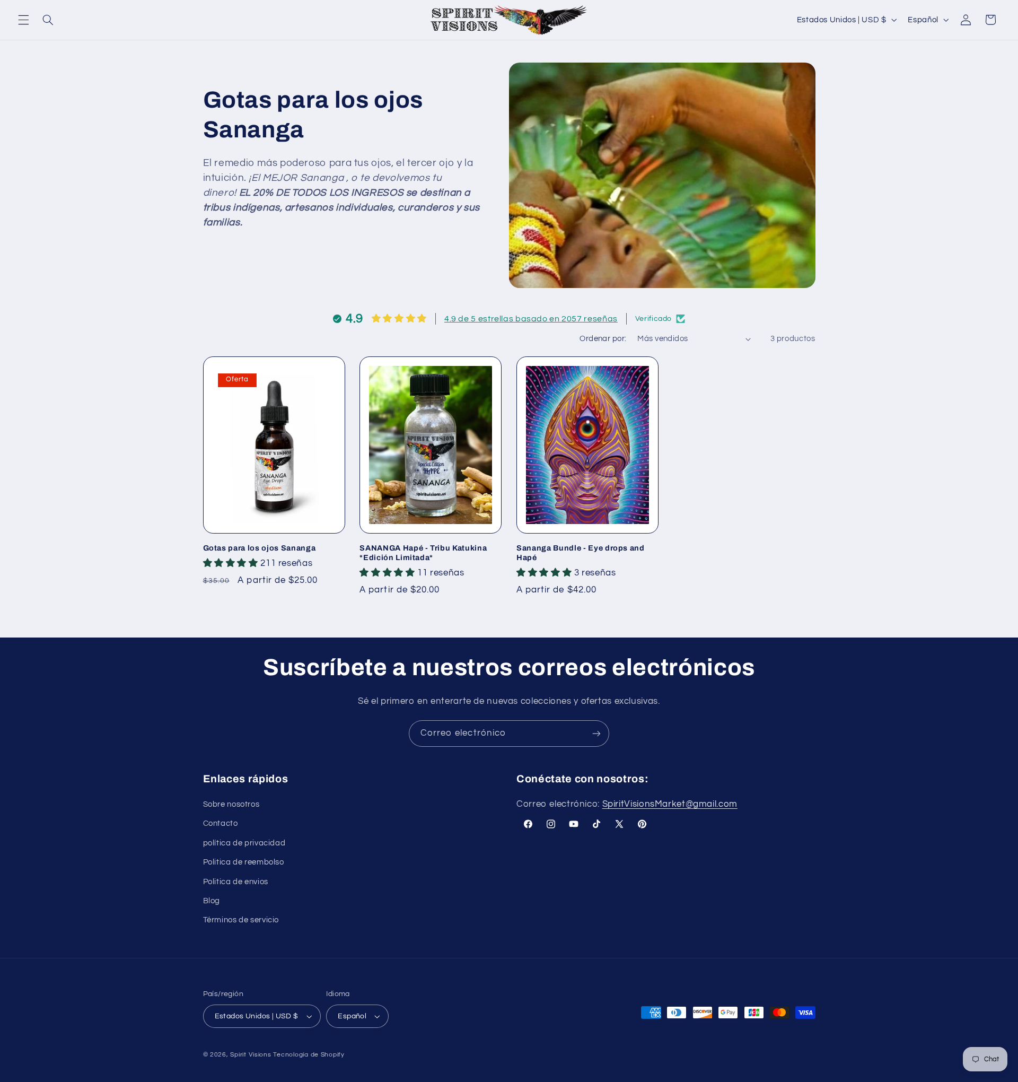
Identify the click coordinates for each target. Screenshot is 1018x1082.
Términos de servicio (241, 920)
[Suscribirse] (596, 733)
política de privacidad (244, 843)
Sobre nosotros (231, 804)
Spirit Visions (250, 1055)
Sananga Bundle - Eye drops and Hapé (580, 553)
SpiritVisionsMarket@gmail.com (670, 804)
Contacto (220, 823)
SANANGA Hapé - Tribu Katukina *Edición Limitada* (423, 553)
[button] (23, 19)
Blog (212, 901)
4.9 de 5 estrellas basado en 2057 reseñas (531, 319)
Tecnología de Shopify (308, 1055)
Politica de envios (235, 882)
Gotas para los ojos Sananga (259, 548)
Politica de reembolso (243, 862)
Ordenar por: (603, 339)
